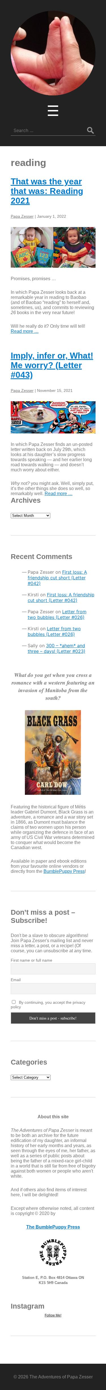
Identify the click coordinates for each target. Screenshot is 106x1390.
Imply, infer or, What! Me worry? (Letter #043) (52, 365)
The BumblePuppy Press (53, 1227)
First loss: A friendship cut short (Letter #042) (57, 577)
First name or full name (31, 960)
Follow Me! (53, 1315)
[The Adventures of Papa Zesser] (53, 91)
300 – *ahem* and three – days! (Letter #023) (56, 648)
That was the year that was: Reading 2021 (47, 191)
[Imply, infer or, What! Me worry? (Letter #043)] (53, 417)
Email (16, 979)
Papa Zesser (22, 216)
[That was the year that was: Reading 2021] (53, 247)
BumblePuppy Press (64, 871)
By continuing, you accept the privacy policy (48, 1004)
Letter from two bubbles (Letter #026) (57, 614)
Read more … (25, 331)
